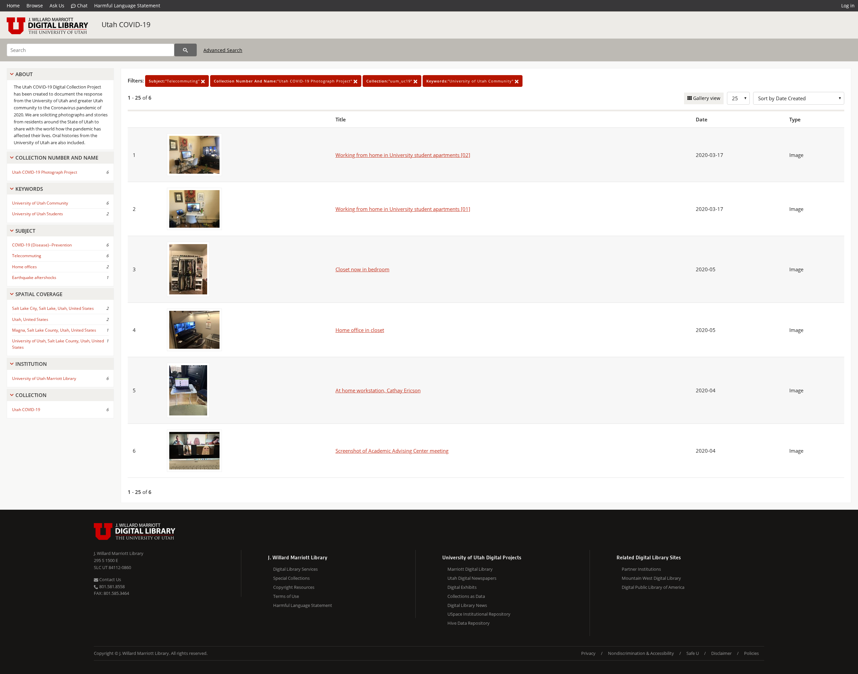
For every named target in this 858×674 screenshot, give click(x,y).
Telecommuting (26, 256)
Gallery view (706, 98)
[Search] (185, 50)
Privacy (588, 653)
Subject (25, 230)
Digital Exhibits (462, 587)
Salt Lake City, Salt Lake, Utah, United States (53, 308)
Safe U (692, 653)
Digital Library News (467, 605)
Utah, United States (30, 319)
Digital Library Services (295, 569)
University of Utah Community (40, 203)
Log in (848, 5)
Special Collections (291, 578)
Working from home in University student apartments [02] (402, 155)
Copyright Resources (293, 587)
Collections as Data (466, 596)
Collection (31, 395)
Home (13, 5)
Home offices (24, 267)
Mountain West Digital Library (651, 578)
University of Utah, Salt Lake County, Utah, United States (58, 344)
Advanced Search (222, 50)
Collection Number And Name (56, 157)
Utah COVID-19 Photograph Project (44, 172)
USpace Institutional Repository (478, 614)
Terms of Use (286, 596)
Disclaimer (721, 653)
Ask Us (57, 5)
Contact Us (109, 579)
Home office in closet (359, 330)
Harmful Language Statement (127, 5)
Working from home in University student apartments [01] (402, 209)
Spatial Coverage (38, 294)
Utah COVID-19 (126, 24)
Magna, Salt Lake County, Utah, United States (54, 330)
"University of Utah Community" (470, 80)
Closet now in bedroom (362, 269)
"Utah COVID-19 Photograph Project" (284, 80)
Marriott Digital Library (470, 569)
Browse (34, 5)
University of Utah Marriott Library (44, 378)
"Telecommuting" (175, 80)
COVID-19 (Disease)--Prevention (42, 245)
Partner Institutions (641, 569)
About (24, 74)
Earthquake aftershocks (34, 277)
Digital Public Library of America (653, 587)
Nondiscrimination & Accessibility (641, 653)
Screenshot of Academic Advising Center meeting (391, 450)
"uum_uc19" (390, 80)
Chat (81, 5)
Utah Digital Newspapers (471, 578)
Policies (751, 653)
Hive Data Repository (468, 623)
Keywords (29, 188)
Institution (31, 363)
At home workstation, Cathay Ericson (378, 390)
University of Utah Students (37, 214)
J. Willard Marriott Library (118, 553)
